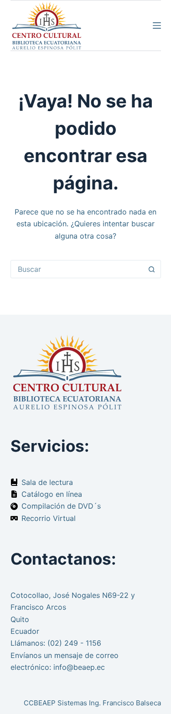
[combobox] (77, 269)
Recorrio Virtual (48, 518)
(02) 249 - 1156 (74, 643)
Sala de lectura (47, 482)
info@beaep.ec (79, 667)
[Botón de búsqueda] (152, 269)
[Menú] (157, 25)
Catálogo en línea (51, 494)
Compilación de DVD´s (61, 505)
